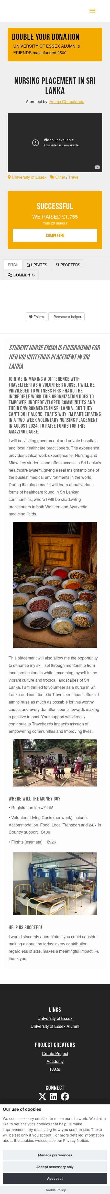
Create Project (55, 1053)
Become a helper (67, 316)
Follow (38, 316)
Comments (24, 274)
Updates (38, 264)
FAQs (55, 1069)
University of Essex (29, 177)
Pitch (13, 264)
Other (59, 177)
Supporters (68, 264)
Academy (55, 1061)
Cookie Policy (55, 1190)
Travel (74, 177)
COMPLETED (55, 235)
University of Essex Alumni (55, 1026)
